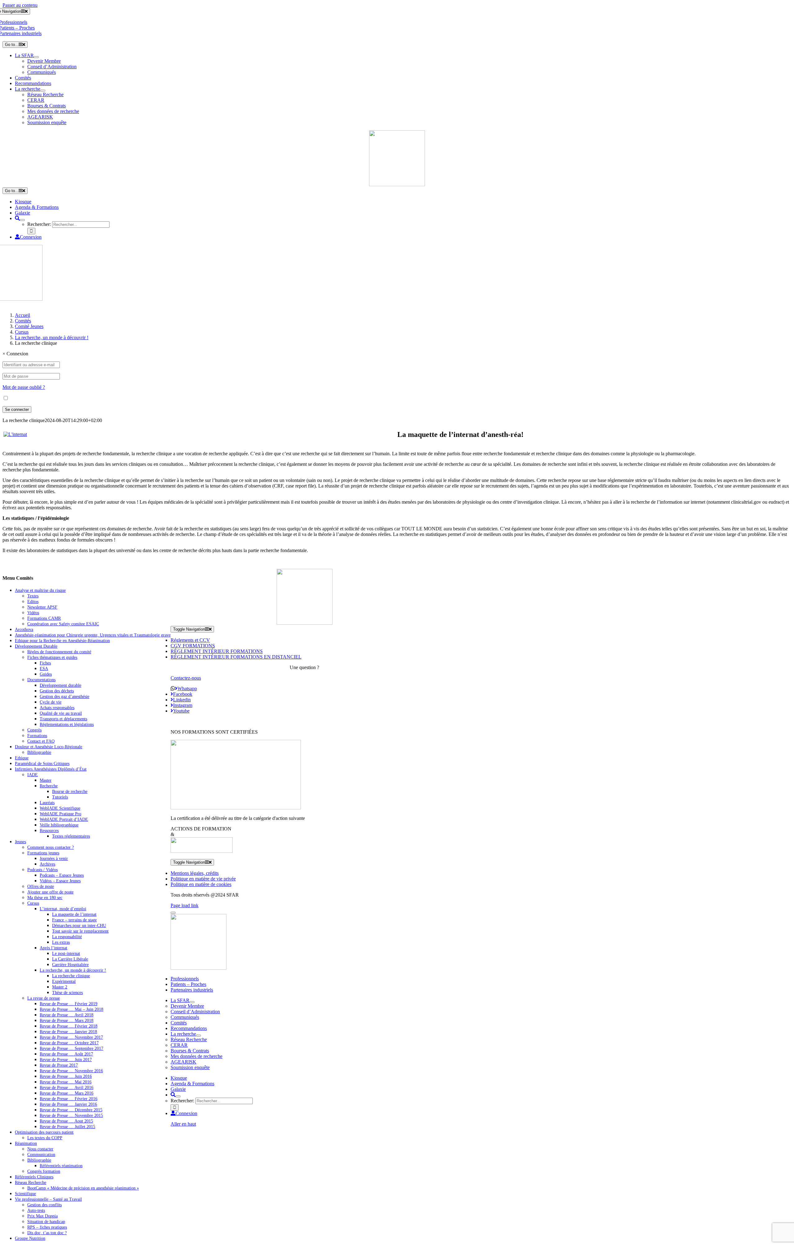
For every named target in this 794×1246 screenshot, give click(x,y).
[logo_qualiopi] (236, 807)
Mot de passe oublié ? (23, 387)
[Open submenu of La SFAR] (36, 57)
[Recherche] (17, 218)
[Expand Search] (22, 220)
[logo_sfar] (397, 184)
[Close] (173, 913)
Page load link (184, 905)
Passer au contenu (20, 5)
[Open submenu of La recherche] (42, 91)
